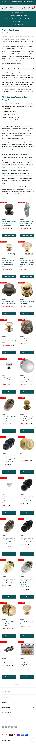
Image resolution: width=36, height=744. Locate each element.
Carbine (4, 414)
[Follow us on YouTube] (15, 727)
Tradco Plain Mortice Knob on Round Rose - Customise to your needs (27, 380)
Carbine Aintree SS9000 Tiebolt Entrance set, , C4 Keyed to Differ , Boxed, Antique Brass (9, 541)
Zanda (3, 375)
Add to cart (9, 392)
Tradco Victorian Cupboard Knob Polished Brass (9, 340)
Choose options (9, 235)
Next (31, 684)
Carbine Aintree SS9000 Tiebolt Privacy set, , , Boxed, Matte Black (27, 540)
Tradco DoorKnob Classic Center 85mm (27, 302)
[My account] (25, 8)
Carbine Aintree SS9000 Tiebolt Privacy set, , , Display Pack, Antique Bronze (27, 663)
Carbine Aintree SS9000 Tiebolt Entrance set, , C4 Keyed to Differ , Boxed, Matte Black (9, 458)
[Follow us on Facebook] (3, 727)
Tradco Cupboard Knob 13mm (26, 623)
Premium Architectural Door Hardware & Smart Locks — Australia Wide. (18, 2)
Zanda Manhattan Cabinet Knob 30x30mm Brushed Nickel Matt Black (8, 499)
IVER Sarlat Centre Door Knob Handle (27, 457)
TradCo (4, 219)
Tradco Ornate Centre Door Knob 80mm (26, 339)
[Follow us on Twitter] (6, 727)
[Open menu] (2, 8)
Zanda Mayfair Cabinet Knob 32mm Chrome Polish (8, 380)
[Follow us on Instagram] (9, 727)
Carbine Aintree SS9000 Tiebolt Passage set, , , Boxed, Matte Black (27, 499)
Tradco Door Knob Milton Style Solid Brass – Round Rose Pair (9, 624)
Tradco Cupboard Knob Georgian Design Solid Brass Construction (26, 419)
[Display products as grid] (31, 198)
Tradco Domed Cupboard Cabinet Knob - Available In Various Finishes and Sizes (27, 263)
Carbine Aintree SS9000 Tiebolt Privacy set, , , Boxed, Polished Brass (9, 581)
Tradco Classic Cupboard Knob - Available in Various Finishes (9, 223)
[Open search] (22, 8)
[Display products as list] (33, 198)
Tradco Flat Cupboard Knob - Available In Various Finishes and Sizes (8, 263)
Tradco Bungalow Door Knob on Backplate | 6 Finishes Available (26, 223)
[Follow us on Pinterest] (12, 727)
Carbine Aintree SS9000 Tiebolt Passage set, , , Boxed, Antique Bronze (9, 419)
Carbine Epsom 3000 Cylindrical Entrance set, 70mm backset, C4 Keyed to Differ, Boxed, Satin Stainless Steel (27, 582)
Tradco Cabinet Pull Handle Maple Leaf (7, 662)
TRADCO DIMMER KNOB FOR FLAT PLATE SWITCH (9, 302)
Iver (21, 453)
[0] (33, 8)
